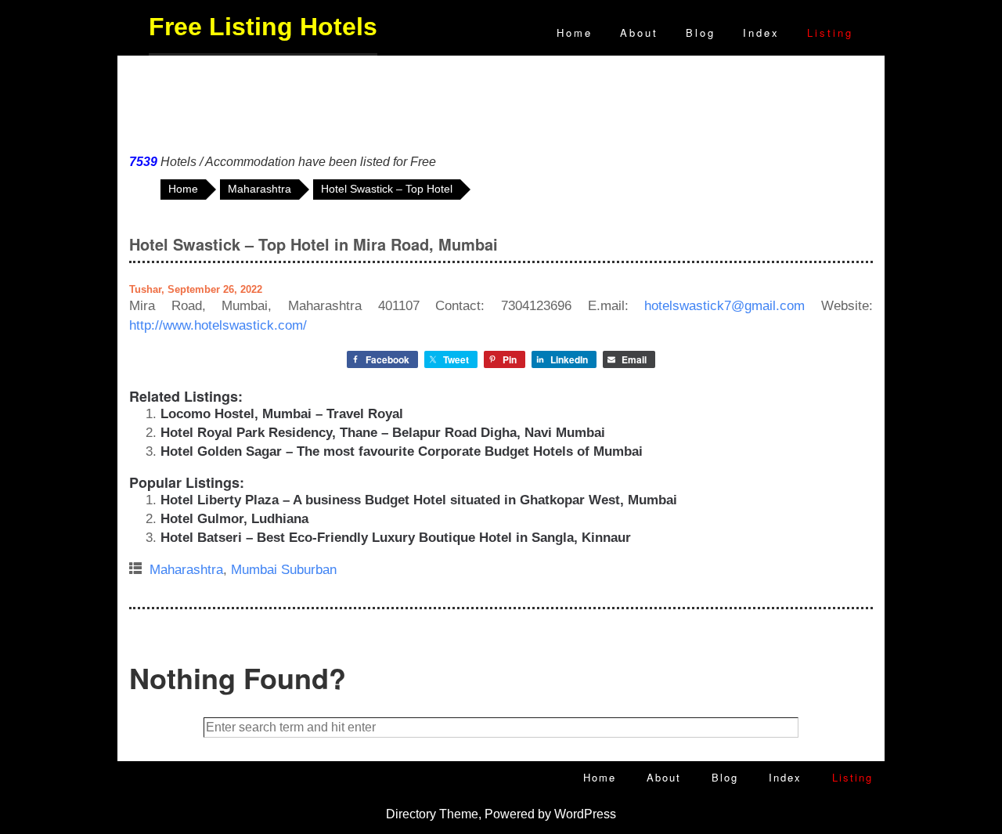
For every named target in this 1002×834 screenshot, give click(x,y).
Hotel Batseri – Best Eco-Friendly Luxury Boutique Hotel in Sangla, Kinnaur (395, 537)
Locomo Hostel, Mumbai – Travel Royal (281, 413)
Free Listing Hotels (263, 27)
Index (761, 32)
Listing (830, 32)
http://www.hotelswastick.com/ (218, 325)
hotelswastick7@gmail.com (724, 305)
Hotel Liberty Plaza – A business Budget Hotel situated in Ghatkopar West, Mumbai (418, 500)
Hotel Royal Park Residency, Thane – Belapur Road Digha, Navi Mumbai (382, 432)
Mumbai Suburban (284, 569)
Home (575, 32)
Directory (411, 814)
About (639, 32)
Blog (700, 32)
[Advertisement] (501, 101)
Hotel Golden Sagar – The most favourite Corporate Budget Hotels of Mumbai (401, 451)
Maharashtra (186, 569)
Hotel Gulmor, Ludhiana (234, 518)
